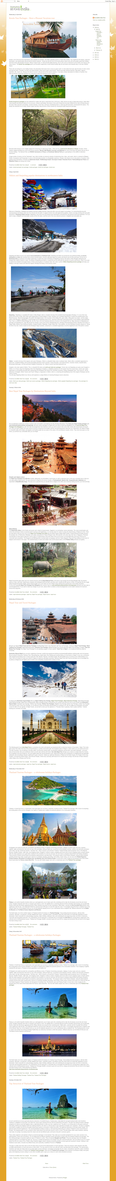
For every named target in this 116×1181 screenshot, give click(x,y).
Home (46, 1163)
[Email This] (39, 165)
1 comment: (33, 165)
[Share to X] (42, 165)
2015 (96, 57)
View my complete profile (99, 20)
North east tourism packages (34, 381)
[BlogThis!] (41, 165)
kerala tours (52, 167)
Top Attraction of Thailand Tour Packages (26, 1083)
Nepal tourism (46, 594)
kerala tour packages (43, 167)
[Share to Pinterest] (46, 165)
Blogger (65, 1177)
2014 (96, 59)
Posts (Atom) (53, 1167)
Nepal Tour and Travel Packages (22, 603)
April (97, 29)
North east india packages (19, 381)
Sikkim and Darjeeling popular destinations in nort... (99, 42)
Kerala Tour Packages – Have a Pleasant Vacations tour (32, 18)
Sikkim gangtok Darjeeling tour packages (68, 381)
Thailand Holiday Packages (19, 926)
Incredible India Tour (100, 17)
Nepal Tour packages (37, 594)
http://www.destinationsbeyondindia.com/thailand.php (23, 1069)
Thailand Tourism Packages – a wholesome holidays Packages (34, 772)
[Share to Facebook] (44, 165)
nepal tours (53, 594)
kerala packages (33, 167)
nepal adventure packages (19, 594)
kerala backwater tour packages (21, 167)
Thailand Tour (30, 926)
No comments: (34, 378)
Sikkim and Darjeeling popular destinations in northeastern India (36, 175)
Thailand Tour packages (74, 860)
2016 (96, 55)
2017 (96, 52)
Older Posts (86, 1163)
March (97, 48)
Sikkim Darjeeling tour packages (49, 381)
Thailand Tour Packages (40, 1075)
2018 (96, 27)
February (98, 50)
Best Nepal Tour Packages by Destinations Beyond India (32, 391)
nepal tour (29, 594)
